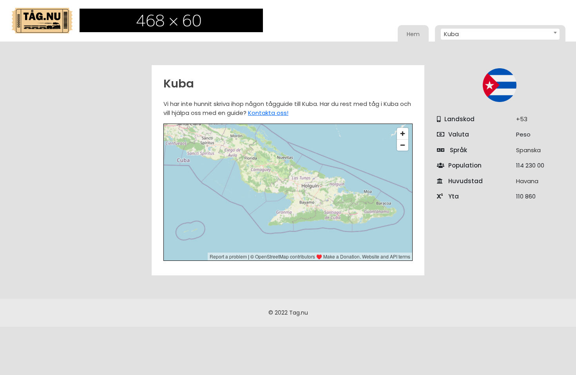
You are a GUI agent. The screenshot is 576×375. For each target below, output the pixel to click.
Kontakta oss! (268, 113)
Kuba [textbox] (451, 34)
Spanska (528, 150)
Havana (527, 181)
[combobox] (500, 34)
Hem (413, 34)
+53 (521, 119)
